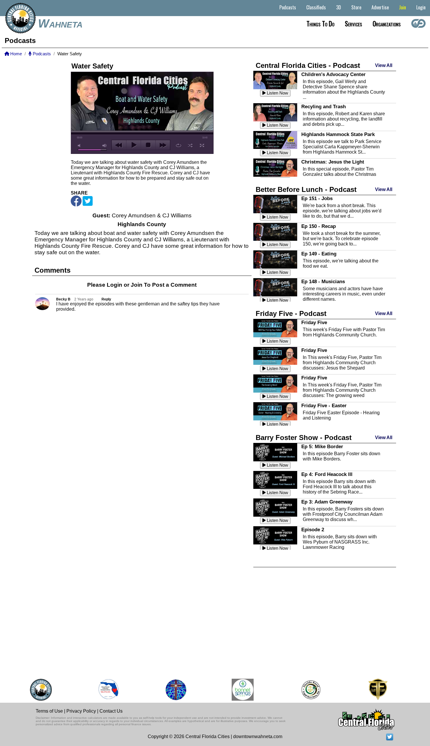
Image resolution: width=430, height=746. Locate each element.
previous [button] (119, 145)
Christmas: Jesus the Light (332, 162)
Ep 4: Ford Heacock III (326, 474)
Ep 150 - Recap (318, 226)
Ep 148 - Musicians (323, 281)
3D (338, 7)
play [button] (133, 145)
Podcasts (287, 7)
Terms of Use (49, 711)
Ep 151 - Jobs (317, 198)
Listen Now (277, 93)
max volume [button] (104, 145)
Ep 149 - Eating (318, 254)
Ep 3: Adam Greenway (326, 502)
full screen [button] (202, 145)
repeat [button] (178, 145)
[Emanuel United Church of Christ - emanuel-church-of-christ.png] (169, 690)
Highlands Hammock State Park (338, 134)
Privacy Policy (81, 711)
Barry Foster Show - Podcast (304, 437)
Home (15, 53)
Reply (106, 299)
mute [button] (80, 145)
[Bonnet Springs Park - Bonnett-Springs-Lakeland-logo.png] (236, 690)
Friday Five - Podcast (291, 313)
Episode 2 (312, 529)
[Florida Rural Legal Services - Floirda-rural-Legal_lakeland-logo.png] (303, 690)
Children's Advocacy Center (333, 74)
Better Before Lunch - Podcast (306, 189)
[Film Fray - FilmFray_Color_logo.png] (370, 690)
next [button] (163, 145)
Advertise (380, 7)
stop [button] (148, 145)
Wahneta (60, 23)
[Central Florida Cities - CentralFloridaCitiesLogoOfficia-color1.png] (34, 690)
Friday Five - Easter (324, 405)
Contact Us (111, 711)
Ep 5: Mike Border (322, 446)
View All (383, 65)
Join (402, 7)
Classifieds (316, 7)
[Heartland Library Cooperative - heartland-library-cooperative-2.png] (101, 690)
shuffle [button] (190, 145)
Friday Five (314, 322)
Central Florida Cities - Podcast (308, 65)
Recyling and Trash (323, 106)
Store (356, 7)
